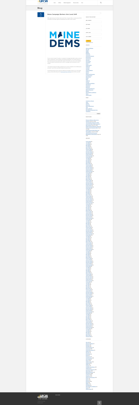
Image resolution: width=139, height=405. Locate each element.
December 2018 (89, 261)
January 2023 (88, 197)
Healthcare (88, 66)
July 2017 (87, 283)
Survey (87, 93)
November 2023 (89, 184)
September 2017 (89, 280)
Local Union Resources (90, 88)
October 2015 (88, 310)
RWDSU (87, 52)
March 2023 (88, 194)
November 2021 (89, 215)
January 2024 (88, 181)
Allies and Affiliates (89, 48)
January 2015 (88, 322)
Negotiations (88, 84)
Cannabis (87, 69)
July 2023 (88, 189)
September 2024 (89, 171)
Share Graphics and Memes (91, 92)
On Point (87, 82)
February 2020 (88, 242)
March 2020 (88, 241)
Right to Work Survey (90, 106)
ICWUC (87, 51)
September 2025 (89, 155)
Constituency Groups (90, 101)
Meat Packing (88, 77)
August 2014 (88, 328)
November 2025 (89, 153)
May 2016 (87, 301)
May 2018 (87, 270)
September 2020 (89, 233)
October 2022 (88, 201)
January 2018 (88, 275)
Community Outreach (90, 56)
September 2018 (89, 265)
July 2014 (87, 330)
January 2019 (88, 259)
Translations (88, 111)
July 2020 (88, 236)
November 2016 (89, 293)
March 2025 (88, 163)
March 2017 (88, 288)
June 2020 (88, 237)
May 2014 (87, 332)
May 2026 (88, 145)
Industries (88, 67)
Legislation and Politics (90, 83)
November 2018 (89, 262)
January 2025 (88, 166)
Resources (88, 87)
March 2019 (88, 257)
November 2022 (89, 200)
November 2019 (89, 246)
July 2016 (87, 298)
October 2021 (88, 217)
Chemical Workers (89, 70)
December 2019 (89, 245)
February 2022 (88, 211)
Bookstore (88, 53)
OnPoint (59, 2)
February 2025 (88, 165)
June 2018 (88, 268)
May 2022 (88, 207)
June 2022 (88, 206)
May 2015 (87, 317)
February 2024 (88, 180)
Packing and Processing (90, 74)
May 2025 (88, 161)
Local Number (88, 36)
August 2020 (88, 235)
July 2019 (87, 252)
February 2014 (88, 336)
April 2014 (88, 333)
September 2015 (89, 311)
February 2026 (88, 149)
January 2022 (88, 213)
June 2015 (88, 315)
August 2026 (88, 141)
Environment (88, 57)
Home (55, 2)
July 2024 (88, 174)
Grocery (87, 73)
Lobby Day (88, 80)
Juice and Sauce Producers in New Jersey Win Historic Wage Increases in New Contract (93, 124)
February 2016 (88, 305)
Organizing (88, 86)
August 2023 (88, 188)
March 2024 (88, 179)
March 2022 (88, 210)
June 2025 (88, 159)
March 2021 (88, 226)
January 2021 (88, 228)
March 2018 (88, 272)
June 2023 (88, 191)
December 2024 (89, 167)
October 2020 (88, 232)
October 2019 (88, 248)
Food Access (88, 58)
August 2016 (88, 297)
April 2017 (88, 287)
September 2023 (89, 187)
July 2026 (88, 142)
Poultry (87, 78)
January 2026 (88, 150)
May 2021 (87, 223)
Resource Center (76, 2)
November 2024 (89, 168)
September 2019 (89, 249)
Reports (87, 91)
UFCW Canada (88, 95)
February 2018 (88, 274)
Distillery (87, 71)
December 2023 (89, 183)
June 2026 (88, 144)
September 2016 (89, 296)
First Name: (88, 24)
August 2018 (88, 266)
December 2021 (89, 214)
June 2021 (88, 222)
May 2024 (88, 176)
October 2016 (88, 294)
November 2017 (89, 278)
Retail (87, 79)
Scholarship (88, 62)
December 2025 (89, 152)
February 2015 (88, 320)
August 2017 (88, 281)
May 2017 (87, 285)
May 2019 (87, 254)
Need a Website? (89, 108)
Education (88, 60)
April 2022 (88, 209)
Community (88, 54)
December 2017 (89, 276)
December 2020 (89, 230)
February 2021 (88, 227)
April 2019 (88, 255)
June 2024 (88, 175)
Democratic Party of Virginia (66, 71)
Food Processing (89, 75)
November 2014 (89, 324)
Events (87, 64)
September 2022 (89, 202)
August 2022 (88, 204)
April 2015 (88, 318)
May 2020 (88, 239)
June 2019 (88, 253)
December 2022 (89, 198)
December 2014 (89, 323)
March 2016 (88, 304)
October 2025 (88, 154)
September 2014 (89, 327)
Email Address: (89, 20)
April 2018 (88, 271)
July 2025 (88, 158)
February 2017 (88, 289)
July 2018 (87, 267)
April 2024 (88, 178)
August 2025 (88, 157)
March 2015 (88, 319)
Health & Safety (89, 65)
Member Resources (89, 89)
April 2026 (88, 146)
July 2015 (87, 314)
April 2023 (88, 193)
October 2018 (88, 263)
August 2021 (88, 219)
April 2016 (88, 302)
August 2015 (88, 313)
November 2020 (89, 231)
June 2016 (88, 300)
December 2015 (89, 307)
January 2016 (88, 306)
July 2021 (87, 220)
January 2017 (88, 291)
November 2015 (89, 309)
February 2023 (88, 196)
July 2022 (88, 205)
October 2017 (88, 279)
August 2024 (88, 172)
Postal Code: (88, 32)
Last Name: (88, 28)
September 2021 (89, 218)
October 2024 (88, 170)
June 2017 (88, 284)
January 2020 (88, 244)
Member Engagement (67, 2)
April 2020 (88, 240)
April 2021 (88, 224)
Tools (82, 2)
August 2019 (88, 250)
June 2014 (88, 331)
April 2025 (88, 162)
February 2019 (88, 258)
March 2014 (88, 335)
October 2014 (88, 326)
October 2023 (88, 185)
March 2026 (88, 148)
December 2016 (89, 292)
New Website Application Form (92, 110)
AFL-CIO (87, 49)
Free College (88, 61)
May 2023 (88, 192)
